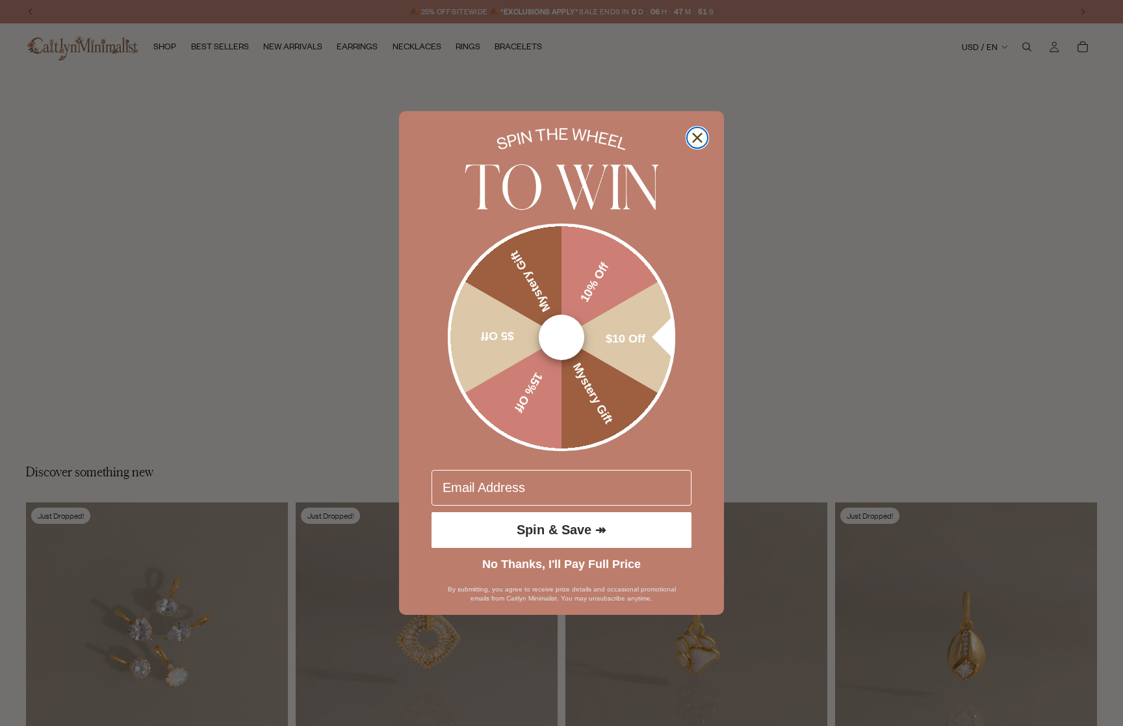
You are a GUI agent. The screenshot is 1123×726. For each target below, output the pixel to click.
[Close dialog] (697, 137)
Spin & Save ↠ (561, 530)
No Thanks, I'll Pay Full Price (561, 564)
